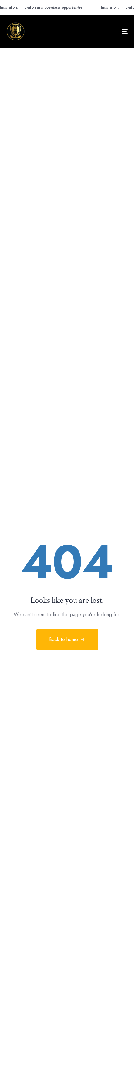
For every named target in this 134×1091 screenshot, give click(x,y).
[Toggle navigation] (107, 31)
